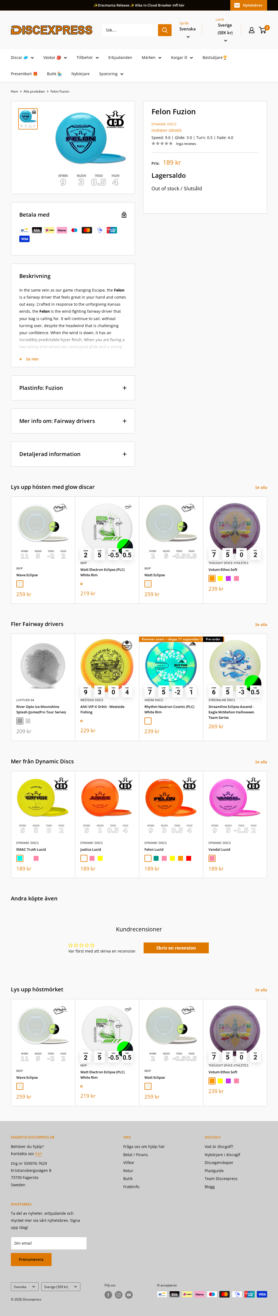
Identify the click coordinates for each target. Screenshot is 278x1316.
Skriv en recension (176, 948)
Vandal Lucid (219, 849)
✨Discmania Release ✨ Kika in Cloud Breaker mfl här (139, 5)
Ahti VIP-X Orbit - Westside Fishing (102, 709)
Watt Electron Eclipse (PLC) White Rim (102, 572)
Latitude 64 (25, 700)
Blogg (210, 1186)
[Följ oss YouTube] (129, 1295)
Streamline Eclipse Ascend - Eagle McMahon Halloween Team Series (231, 712)
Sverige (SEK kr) (56, 1287)
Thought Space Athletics (228, 563)
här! (38, 1153)
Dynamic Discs (163, 124)
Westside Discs (91, 700)
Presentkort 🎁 (24, 73)
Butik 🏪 (54, 73)
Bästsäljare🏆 (215, 57)
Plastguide (214, 1170)
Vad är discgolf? (219, 1146)
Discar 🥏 (19, 57)
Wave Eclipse (27, 574)
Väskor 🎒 (52, 57)
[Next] (267, 550)
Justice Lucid (90, 849)
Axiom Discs (153, 700)
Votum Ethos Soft (222, 569)
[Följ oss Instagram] (118, 1295)
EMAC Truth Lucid (31, 849)
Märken (149, 57)
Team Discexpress (221, 1178)
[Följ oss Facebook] (108, 1295)
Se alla (261, 487)
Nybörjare (80, 73)
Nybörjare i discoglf (222, 1154)
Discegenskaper (219, 1162)
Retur (128, 1170)
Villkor (128, 1162)
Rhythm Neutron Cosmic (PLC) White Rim (169, 709)
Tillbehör (85, 57)
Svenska (20, 1287)
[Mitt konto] (251, 30)
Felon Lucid (153, 849)
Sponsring (108, 73)
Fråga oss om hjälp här (144, 1146)
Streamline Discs (221, 700)
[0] (262, 30)
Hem (14, 91)
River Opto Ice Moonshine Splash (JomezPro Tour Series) (41, 709)
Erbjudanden (120, 57)
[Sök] (165, 30)
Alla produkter (34, 91)
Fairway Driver (166, 130)
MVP (19, 568)
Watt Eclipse (154, 574)
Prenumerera (31, 1259)
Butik (127, 1178)
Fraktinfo (131, 1186)
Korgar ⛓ (179, 57)
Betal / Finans (135, 1154)
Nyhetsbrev (252, 5)
